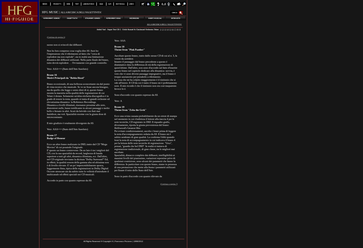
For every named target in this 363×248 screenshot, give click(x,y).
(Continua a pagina (168, 184)
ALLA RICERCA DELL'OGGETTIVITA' (164, 24)
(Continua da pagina (55, 37)
